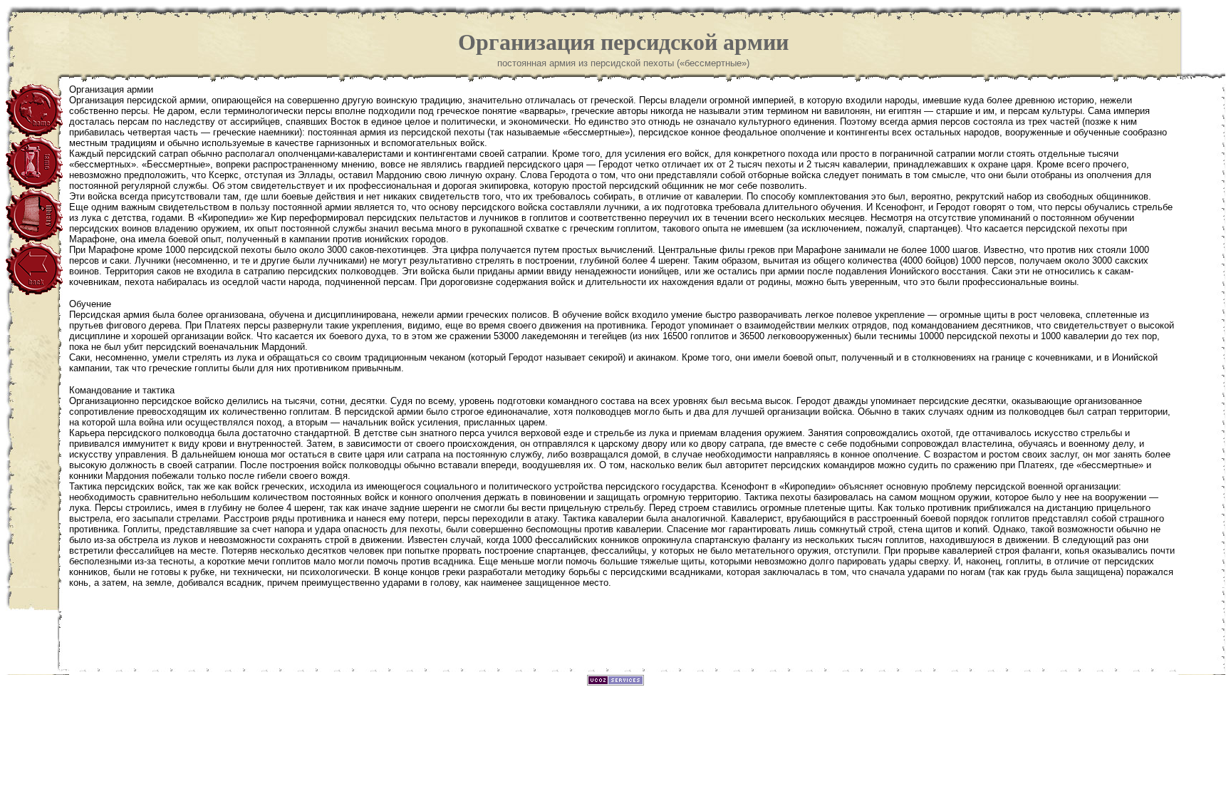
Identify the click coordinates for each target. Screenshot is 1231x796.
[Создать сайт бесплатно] (615, 682)
